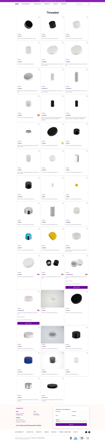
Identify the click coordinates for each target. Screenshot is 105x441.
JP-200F (43, 274)
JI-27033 (19, 61)
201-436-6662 (36, 414)
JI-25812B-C (69, 88)
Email (57, 415)
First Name (58, 411)
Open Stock (37, 3)
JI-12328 (19, 346)
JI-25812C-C (44, 88)
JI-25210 (19, 143)
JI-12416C (68, 247)
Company (74, 415)
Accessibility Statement (41, 437)
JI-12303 (43, 346)
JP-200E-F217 (20, 310)
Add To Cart (77, 287)
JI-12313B (68, 346)
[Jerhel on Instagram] (89, 432)
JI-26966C (44, 61)
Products (47, 3)
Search (56, 3)
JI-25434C (44, 115)
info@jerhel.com (19, 414)
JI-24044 (43, 170)
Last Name (74, 411)
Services (64, 3)
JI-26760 (68, 61)
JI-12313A (19, 372)
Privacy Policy (34, 437)
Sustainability (26, 3)
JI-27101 (43, 36)
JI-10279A (19, 196)
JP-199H (19, 274)
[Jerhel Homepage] (17, 4)
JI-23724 (68, 310)
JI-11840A (43, 372)
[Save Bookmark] (38, 17)
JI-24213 (19, 170)
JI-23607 (43, 222)
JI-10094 (68, 372)
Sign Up (71, 424)
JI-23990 (43, 247)
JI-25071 (68, 143)
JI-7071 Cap (44, 397)
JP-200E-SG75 (69, 274)
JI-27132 (19, 36)
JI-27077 (68, 36)
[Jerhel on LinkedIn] (86, 432)
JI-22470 (19, 247)
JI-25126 (43, 143)
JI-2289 (67, 170)
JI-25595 (19, 115)
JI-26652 (19, 88)
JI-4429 (67, 196)
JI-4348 (19, 397)
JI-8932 (19, 222)
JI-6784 (43, 310)
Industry (57, 419)
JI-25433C (68, 115)
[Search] (89, 3)
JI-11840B (68, 222)
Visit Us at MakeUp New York (52, 1)
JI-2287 (43, 196)
